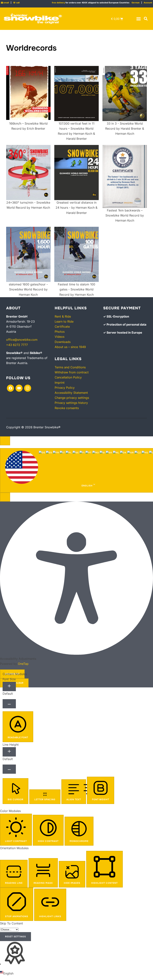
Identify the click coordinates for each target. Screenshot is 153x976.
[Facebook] (10, 388)
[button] (138, 18)
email (5, 2)
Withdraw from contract (72, 372)
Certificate (62, 326)
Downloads (63, 342)
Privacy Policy (65, 387)
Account (148, 2)
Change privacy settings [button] (72, 398)
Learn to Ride (64, 321)
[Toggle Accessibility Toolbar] (5, 440)
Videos (59, 336)
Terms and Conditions (70, 367)
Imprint (60, 382)
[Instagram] (27, 388)
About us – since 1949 (70, 347)
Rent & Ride (63, 316)
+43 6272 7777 (17, 345)
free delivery (58, 2)
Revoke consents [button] (67, 408)
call (16, 2)
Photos (60, 331)
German (136, 2)
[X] (19, 388)
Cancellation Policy (68, 377)
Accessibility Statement (71, 393)
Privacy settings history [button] (71, 403)
